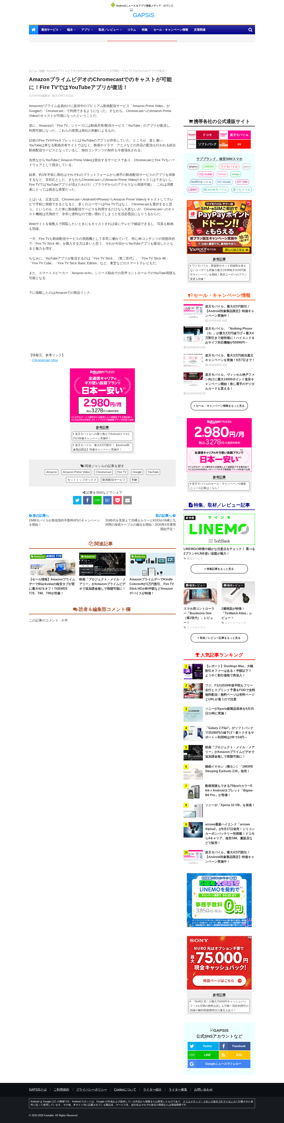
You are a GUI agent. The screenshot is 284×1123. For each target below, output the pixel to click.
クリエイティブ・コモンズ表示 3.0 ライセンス (209, 1101)
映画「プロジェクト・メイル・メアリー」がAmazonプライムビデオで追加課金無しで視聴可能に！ (102, 584)
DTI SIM (242, 182)
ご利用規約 (61, 1089)
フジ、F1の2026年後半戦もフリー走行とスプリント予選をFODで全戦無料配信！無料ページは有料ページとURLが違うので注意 (230, 692)
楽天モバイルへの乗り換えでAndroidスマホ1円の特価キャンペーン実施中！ (101, 436)
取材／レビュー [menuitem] (109, 29)
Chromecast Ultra (45, 360)
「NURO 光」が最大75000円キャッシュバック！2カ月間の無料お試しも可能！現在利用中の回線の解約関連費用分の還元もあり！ (219, 1006)
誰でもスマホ (241, 189)
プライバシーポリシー (91, 1089)
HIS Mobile (224, 182)
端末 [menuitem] (70, 29)
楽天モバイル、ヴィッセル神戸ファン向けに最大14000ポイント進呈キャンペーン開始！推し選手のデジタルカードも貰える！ (230, 381)
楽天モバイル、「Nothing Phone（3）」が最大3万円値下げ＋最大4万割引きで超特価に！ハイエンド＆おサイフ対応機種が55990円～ (230, 335)
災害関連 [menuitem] (200, 29)
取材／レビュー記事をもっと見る (220, 637)
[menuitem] (33, 29)
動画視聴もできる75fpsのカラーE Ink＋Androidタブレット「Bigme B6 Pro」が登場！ (229, 790)
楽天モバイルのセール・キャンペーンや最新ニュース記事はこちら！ (218, 486)
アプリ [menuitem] (85, 29)
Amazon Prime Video (76, 472)
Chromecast (103, 472)
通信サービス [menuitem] (50, 29)
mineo (235, 174)
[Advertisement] (102, 56)
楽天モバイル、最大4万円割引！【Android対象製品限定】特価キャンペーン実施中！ (101, 447)
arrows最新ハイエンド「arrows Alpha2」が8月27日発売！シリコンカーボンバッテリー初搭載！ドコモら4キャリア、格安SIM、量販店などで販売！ (230, 833)
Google (137, 472)
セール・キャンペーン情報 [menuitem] (170, 29)
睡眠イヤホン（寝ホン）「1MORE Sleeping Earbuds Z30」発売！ (229, 769)
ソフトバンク (207, 144)
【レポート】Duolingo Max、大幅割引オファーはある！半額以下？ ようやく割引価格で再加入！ (229, 670)
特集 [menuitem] (145, 29)
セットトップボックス (81, 479)
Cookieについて (125, 1089)
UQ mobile (206, 174)
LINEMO (208, 166)
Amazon (51, 472)
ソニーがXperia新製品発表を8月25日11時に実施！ (229, 711)
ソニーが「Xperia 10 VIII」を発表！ (230, 805)
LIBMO (192, 189)
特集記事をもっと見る (220, 568)
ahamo (193, 166)
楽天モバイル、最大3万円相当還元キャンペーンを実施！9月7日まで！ (230, 358)
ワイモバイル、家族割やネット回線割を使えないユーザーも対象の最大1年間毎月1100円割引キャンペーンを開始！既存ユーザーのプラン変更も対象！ (218, 272)
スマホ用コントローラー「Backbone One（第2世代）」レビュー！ (199, 615)
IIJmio (222, 174)
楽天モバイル (239, 134)
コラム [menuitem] (131, 29)
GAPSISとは (38, 1089)
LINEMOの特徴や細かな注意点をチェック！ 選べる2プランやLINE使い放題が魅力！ (219, 551)
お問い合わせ (203, 1089)
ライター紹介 (152, 1089)
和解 (42, 70)
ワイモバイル (229, 166)
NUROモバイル (201, 182)
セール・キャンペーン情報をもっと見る (220, 405)
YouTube (153, 472)
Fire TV (122, 472)
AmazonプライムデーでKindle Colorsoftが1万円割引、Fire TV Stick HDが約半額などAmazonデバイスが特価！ (151, 586)
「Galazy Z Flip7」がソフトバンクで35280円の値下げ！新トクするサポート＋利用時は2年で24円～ (229, 732)
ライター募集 (178, 1089)
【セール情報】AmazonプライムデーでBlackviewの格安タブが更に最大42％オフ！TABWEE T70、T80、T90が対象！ (52, 586)
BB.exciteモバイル (215, 189)
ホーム (33, 70)
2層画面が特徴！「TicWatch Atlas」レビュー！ (236, 613)
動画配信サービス (114, 479)
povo (246, 166)
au (239, 144)
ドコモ (207, 134)
